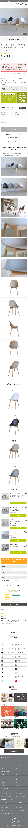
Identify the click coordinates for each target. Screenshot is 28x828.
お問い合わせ (4, 805)
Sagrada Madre (5, 785)
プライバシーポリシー (20, 810)
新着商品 (3, 768)
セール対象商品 (19, 765)
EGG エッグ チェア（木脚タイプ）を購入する (14, 561)
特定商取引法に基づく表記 (7, 813)
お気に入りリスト (5, 807)
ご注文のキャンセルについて (15, 134)
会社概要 (3, 810)
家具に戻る (15, 632)
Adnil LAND (18, 777)
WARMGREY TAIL (19, 785)
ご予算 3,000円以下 (6, 791)
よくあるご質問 (19, 802)
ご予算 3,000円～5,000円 (21, 791)
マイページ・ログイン (20, 805)
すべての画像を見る (14, 39)
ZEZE (17, 779)
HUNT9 (17, 774)
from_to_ (4, 779)
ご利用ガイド (4, 802)
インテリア (4, 760)
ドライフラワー (5, 765)
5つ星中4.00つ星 (18, 590)
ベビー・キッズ (5, 763)
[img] (4, 613)
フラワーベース (19, 763)
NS (2, 777)
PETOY (3, 782)
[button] (4, 53)
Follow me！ (14, 751)
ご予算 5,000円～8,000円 (7, 793)
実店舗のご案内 (19, 807)
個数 (2, 121)
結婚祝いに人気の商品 (20, 796)
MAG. (3, 774)
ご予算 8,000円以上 (20, 793)
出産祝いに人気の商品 (6, 796)
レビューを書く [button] (14, 604)
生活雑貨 (17, 760)
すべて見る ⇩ (23, 107)
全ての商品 (18, 768)
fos (16, 782)
